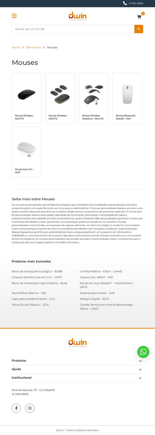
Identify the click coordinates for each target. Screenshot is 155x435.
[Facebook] (16, 408)
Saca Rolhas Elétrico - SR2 (29, 293)
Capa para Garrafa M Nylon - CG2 (33, 299)
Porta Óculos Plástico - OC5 (30, 304)
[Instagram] (29, 408)
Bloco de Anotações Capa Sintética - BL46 (39, 283)
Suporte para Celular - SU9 (97, 293)
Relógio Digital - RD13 (94, 299)
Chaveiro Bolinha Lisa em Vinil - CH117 (37, 277)
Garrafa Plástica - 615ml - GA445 (101, 271)
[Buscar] (138, 29)
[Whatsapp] (143, 352)
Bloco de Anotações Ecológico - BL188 (37, 271)
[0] (140, 17)
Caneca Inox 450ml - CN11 (96, 277)
